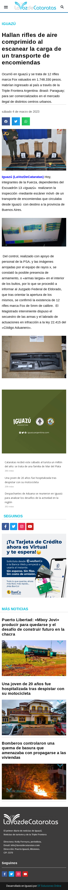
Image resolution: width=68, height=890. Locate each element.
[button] (6, 7)
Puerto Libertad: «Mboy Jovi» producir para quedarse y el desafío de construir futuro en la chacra (33, 627)
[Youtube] (30, 526)
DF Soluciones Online (49, 885)
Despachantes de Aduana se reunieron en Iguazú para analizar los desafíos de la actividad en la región (33, 498)
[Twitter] (13, 526)
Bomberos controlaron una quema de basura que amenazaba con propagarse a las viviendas (34, 750)
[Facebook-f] (5, 526)
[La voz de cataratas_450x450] (34, 596)
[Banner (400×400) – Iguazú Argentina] (34, 452)
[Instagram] (21, 526)
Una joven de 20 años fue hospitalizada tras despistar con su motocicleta (33, 689)
